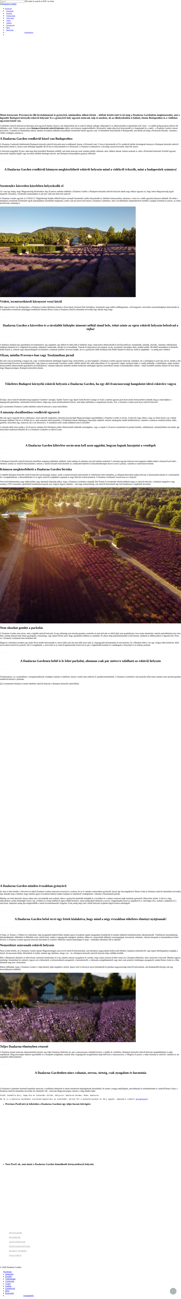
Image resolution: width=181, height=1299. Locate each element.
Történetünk (10, 1279)
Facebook (15, 1237)
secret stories (18, 1251)
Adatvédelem (17, 1242)
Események (10, 1288)
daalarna (15, 1255)
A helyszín (9, 1281)
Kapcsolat (9, 1293)
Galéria (8, 1286)
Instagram (15, 1233)
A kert (7, 1284)
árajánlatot (141, 1099)
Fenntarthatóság (19, 1246)
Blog (7, 1291)
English (8, 1276)
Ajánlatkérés (28, 1295)
